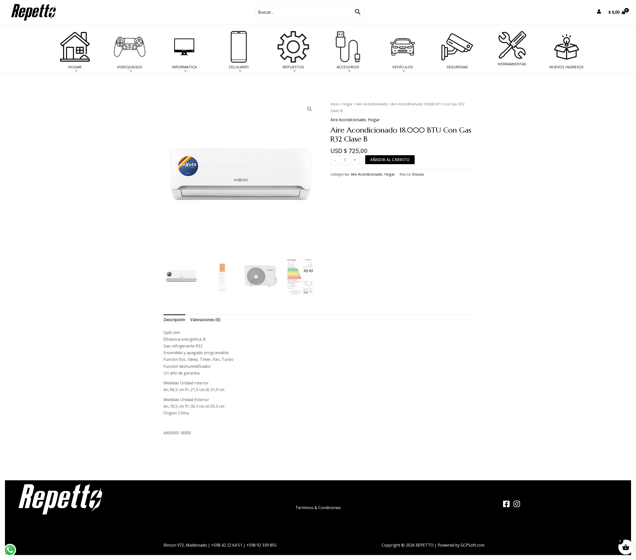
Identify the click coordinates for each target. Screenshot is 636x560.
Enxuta (418, 174)
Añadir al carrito (390, 159)
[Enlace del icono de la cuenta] (599, 11)
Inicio (334, 103)
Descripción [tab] (174, 319)
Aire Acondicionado (372, 103)
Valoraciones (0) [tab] (205, 319)
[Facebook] (506, 504)
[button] (358, 12)
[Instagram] (516, 504)
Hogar (347, 103)
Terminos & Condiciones (318, 507)
